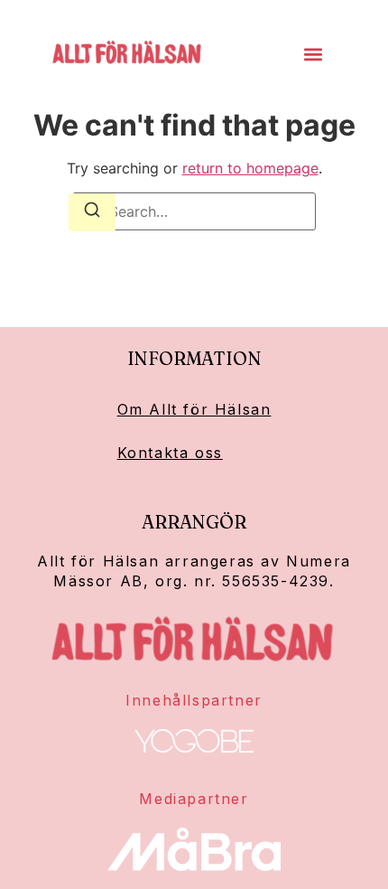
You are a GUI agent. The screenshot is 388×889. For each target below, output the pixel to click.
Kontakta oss (170, 453)
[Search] (92, 212)
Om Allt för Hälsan (194, 409)
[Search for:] (194, 211)
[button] (313, 55)
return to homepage (250, 168)
